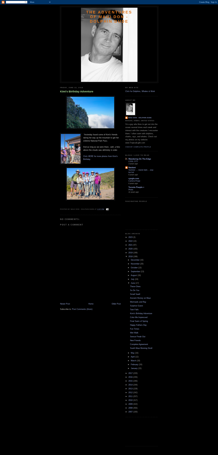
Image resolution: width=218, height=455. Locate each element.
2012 (130, 392)
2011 (130, 396)
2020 (130, 249)
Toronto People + (136, 187)
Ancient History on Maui (140, 298)
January (134, 368)
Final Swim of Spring (139, 321)
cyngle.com (133, 178)
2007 (130, 412)
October (134, 268)
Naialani (132, 167)
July (133, 279)
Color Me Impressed (138, 317)
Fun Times (134, 329)
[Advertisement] (77, 295)
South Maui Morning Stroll (141, 348)
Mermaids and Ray (138, 302)
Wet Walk (134, 333)
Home (90, 304)
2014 (130, 385)
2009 (130, 404)
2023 (130, 237)
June (133, 283)
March (134, 360)
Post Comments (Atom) (82, 309)
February (135, 364)
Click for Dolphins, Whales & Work (140, 91)
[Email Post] (107, 209)
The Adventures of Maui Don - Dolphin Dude (109, 17)
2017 (130, 373)
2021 (130, 245)
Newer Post (65, 304)
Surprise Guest (136, 306)
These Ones (135, 286)
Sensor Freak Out (137, 336)
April (133, 357)
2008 (130, 408)
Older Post (116, 304)
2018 (130, 256)
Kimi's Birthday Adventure (76, 91)
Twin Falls (134, 309)
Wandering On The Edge (139, 159)
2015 (130, 381)
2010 (130, 400)
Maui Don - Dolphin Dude (140, 117)
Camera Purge (134, 181)
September (136, 271)
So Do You (134, 290)
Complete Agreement (139, 344)
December (135, 260)
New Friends (135, 340)
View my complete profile (138, 147)
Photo (130, 190)
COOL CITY (133, 161)
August (134, 275)
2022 (130, 241)
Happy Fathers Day (138, 325)
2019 (130, 253)
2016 (130, 377)
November (135, 264)
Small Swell (135, 294)
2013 (130, 389)
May (133, 353)
